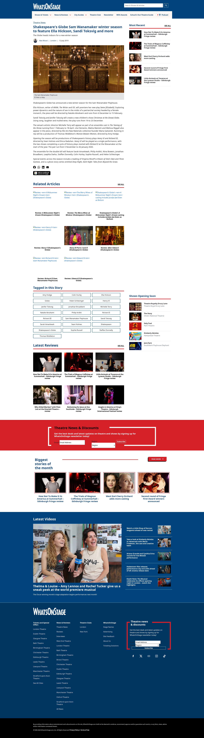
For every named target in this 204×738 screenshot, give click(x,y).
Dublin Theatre (39, 634)
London (53, 40)
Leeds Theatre (39, 662)
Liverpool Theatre (40, 666)
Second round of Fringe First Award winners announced (153, 499)
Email (57, 442)
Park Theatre (149, 325)
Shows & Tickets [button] (42, 15)
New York (84, 632)
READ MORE (156, 459)
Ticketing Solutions (111, 646)
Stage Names (108, 627)
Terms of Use (85, 730)
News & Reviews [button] (61, 15)
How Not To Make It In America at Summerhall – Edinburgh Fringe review (50, 499)
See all (121, 184)
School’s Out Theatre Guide (141, 15)
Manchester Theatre (41, 671)
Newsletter (108, 15)
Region (94, 441)
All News (60, 709)
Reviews (60, 632)
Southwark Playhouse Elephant (156, 345)
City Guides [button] (79, 15)
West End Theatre (64, 641)
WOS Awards (121, 15)
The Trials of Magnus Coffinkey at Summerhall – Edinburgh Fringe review (85, 499)
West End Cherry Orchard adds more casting (119, 497)
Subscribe (121, 441)
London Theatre (39, 629)
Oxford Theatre (63, 697)
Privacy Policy (74, 730)
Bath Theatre (38, 643)
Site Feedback (108, 636)
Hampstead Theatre (152, 335)
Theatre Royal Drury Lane (154, 306)
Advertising (107, 632)
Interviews (61, 636)
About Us (107, 641)
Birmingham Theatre (41, 648)
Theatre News (39, 22)
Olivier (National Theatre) (154, 316)
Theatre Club (95, 15)
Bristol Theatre (62, 660)
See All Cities (38, 683)
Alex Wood (43, 40)
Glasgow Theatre (40, 638)
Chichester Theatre (40, 652)
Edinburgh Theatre (40, 657)
